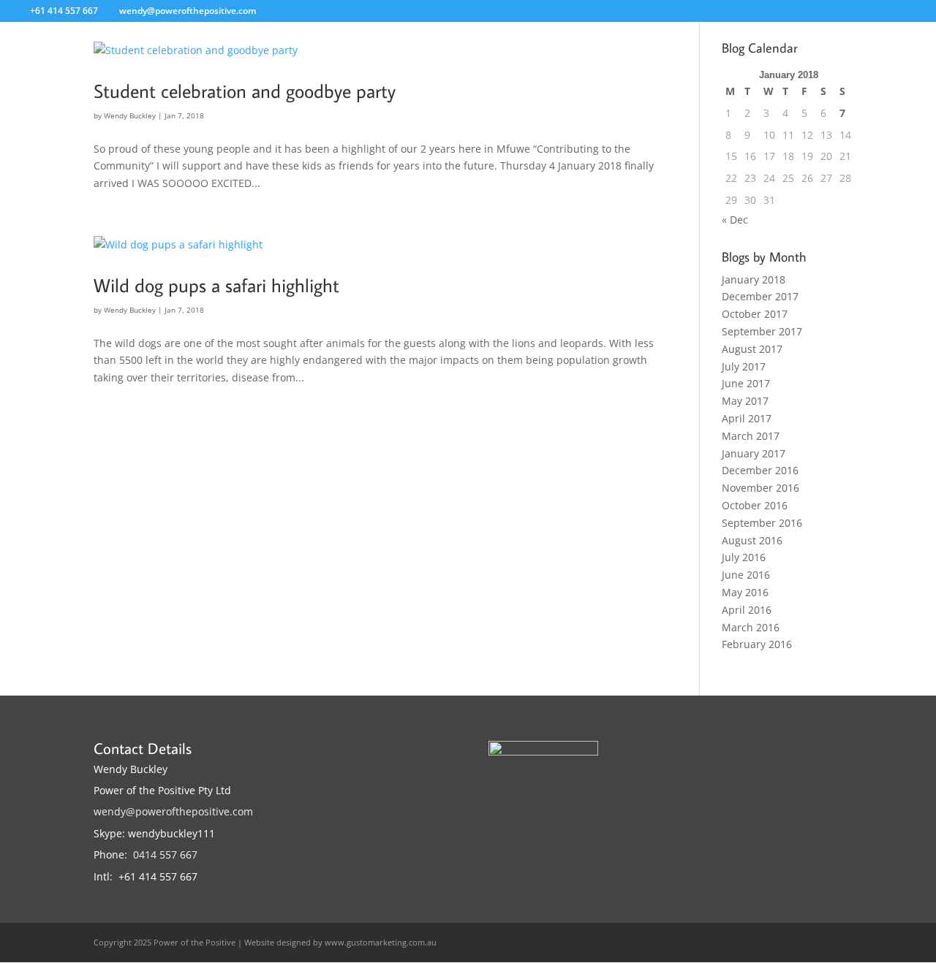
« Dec (735, 220)
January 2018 (753, 279)
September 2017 (762, 331)
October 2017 (755, 314)
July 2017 (744, 366)
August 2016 (752, 540)
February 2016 (757, 644)
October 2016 (755, 505)
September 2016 (762, 523)
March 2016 (751, 627)
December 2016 (760, 470)
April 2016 (746, 610)
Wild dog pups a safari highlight (216, 285)
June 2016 (746, 575)
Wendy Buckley (130, 115)
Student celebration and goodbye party (245, 90)
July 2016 (744, 557)
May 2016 (745, 592)
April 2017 (746, 418)
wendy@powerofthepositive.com (173, 811)
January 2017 (753, 453)
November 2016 (760, 488)
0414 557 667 (165, 854)
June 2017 (746, 383)
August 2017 (752, 349)
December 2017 (760, 296)
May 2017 (745, 401)
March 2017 (751, 436)
